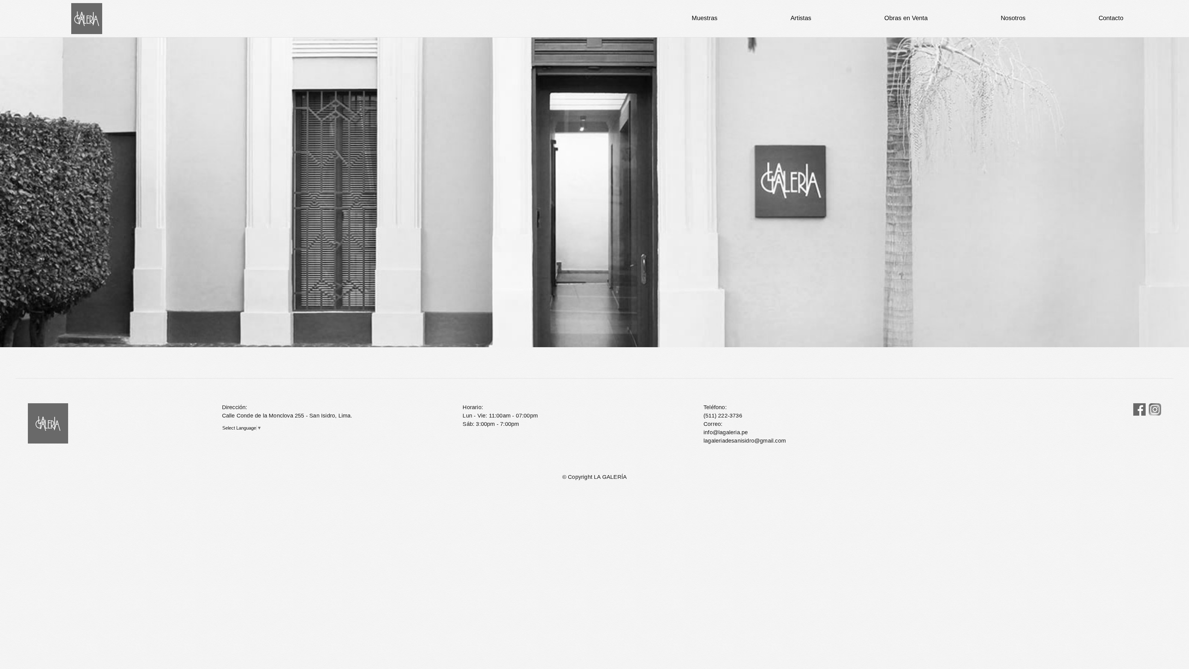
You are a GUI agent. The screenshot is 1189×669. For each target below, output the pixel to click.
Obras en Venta (906, 18)
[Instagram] (1155, 409)
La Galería (86, 18)
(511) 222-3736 (722, 416)
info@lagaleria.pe (725, 432)
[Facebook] (1139, 409)
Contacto (1111, 18)
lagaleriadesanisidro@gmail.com (744, 441)
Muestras (704, 18)
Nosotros (1013, 18)
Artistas (800, 18)
